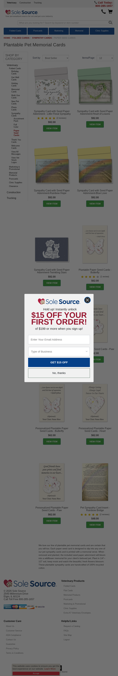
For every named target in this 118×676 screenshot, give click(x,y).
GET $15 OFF (59, 362)
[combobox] (58, 351)
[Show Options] (86, 351)
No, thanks (59, 373)
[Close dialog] (87, 300)
